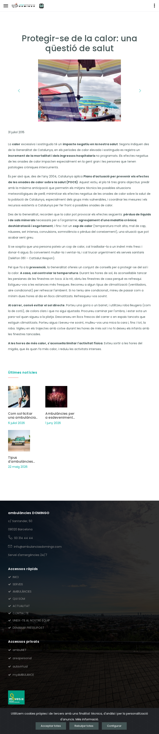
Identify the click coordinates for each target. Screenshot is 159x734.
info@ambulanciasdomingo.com (38, 547)
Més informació (87, 719)
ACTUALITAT (21, 606)
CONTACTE (21, 613)
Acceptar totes (51, 726)
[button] (19, 90)
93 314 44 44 (23, 538)
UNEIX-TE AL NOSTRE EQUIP (31, 620)
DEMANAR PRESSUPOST (28, 628)
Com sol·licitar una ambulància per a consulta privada (22, 419)
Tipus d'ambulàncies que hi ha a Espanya (20, 463)
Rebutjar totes (84, 726)
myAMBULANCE (23, 675)
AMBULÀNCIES (22, 591)
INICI (16, 577)
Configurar (114, 726)
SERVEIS (18, 584)
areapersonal (22, 658)
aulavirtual (20, 666)
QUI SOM (19, 599)
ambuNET (19, 650)
